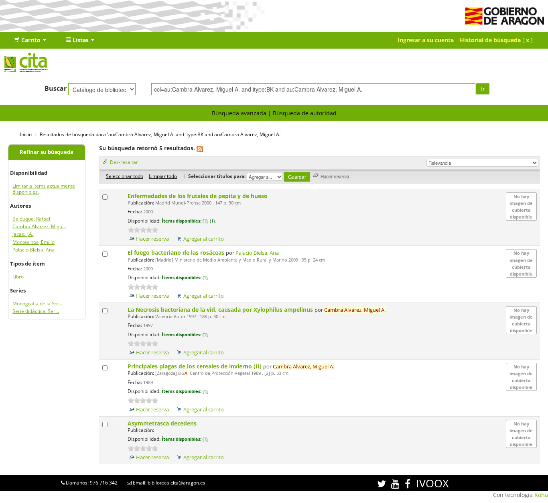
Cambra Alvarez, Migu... (39, 226)
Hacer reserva (152, 238)
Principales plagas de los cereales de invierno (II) (195, 366)
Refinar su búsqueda (46, 152)
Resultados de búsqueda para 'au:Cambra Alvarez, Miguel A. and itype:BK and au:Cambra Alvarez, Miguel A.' (161, 134)
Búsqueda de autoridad (305, 113)
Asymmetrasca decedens (163, 423)
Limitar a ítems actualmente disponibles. (43, 188)
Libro (18, 276)
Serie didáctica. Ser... (35, 311)
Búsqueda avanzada (239, 113)
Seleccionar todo (124, 176)
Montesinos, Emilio (33, 242)
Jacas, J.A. (22, 234)
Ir (483, 89)
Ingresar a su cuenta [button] (426, 40)
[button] (30, 40)
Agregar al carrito (203, 238)
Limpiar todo (163, 176)
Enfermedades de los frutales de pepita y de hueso (198, 196)
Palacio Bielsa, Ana (33, 249)
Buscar (56, 88)
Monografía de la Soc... (37, 303)
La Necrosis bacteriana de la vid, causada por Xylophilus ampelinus (221, 309)
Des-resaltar (124, 162)
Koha (541, 495)
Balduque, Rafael (31, 218)
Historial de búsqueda (490, 40)
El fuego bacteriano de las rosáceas (177, 252)
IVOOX (432, 483)
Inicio (26, 134)
